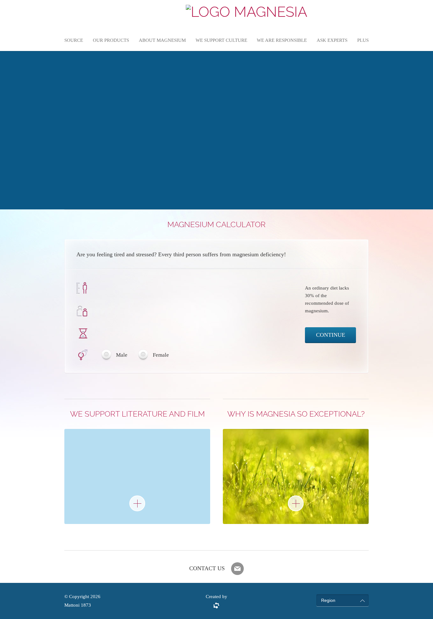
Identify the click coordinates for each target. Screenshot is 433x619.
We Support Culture (221, 40)
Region (328, 600)
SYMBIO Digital (216, 606)
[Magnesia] (246, 12)
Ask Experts (332, 40)
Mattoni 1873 (77, 605)
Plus (363, 40)
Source (73, 40)
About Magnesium (162, 40)
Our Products (111, 40)
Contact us (207, 568)
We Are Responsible (282, 40)
